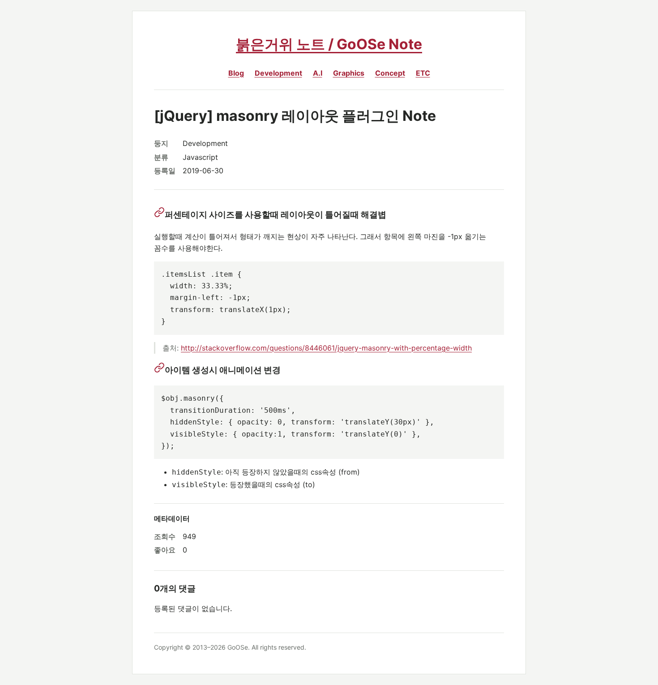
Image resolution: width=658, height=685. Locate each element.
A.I (317, 72)
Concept (390, 72)
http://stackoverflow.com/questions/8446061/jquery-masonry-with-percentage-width (326, 347)
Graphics (348, 72)
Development (278, 72)
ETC (423, 72)
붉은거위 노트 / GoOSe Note (329, 44)
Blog (236, 72)
